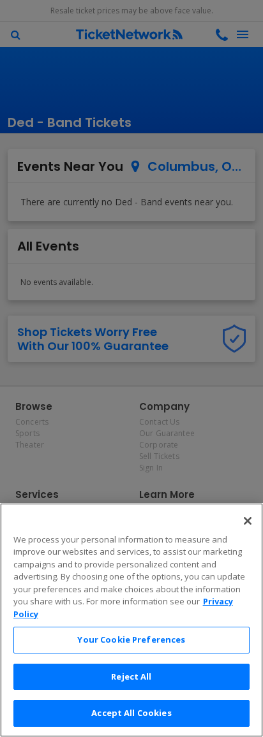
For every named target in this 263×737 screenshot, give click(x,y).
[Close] (248, 521)
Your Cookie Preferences (131, 639)
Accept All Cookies (131, 713)
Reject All (131, 676)
